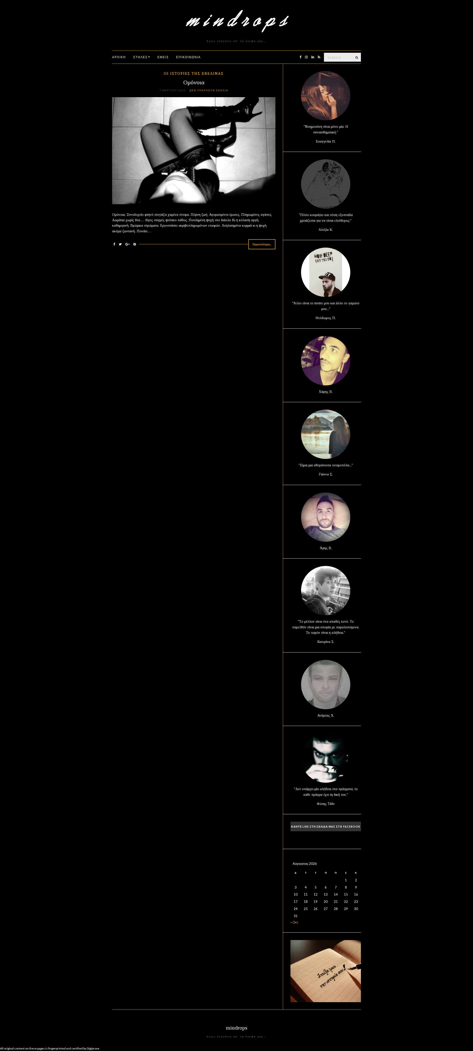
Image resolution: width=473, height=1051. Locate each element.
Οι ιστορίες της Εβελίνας (194, 73)
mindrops (236, 1028)
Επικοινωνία (188, 57)
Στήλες (140, 57)
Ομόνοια (193, 82)
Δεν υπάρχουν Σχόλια (208, 90)
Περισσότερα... (262, 244)
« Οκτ (294, 922)
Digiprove (93, 1048)
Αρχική (119, 57)
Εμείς (163, 57)
